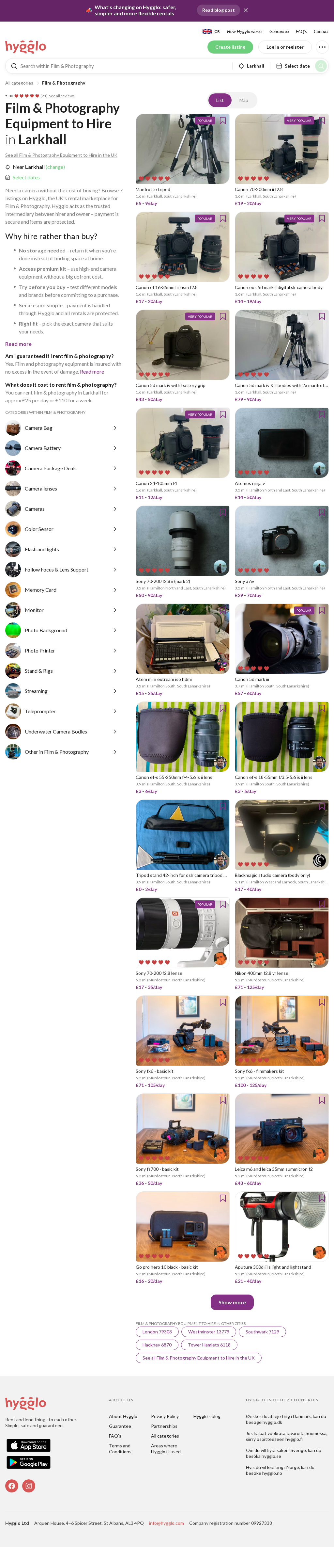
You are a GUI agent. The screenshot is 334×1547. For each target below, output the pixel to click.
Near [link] (18, 167)
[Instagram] (28, 1485)
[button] (246, 10)
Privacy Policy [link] (165, 1416)
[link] (26, 47)
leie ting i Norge (283, 1467)
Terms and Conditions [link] (120, 1448)
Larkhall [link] (34, 167)
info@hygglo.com (166, 1523)
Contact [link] (321, 31)
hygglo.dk (272, 1422)
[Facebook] (11, 1485)
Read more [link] (92, 371)
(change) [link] (55, 167)
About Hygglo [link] (123, 1416)
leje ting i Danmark (292, 1416)
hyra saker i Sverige (286, 1450)
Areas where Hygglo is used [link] (166, 1448)
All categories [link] (165, 1436)
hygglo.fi (294, 1439)
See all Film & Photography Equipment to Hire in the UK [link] (61, 155)
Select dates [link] (26, 177)
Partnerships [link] (164, 1426)
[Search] (321, 66)
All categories (19, 83)
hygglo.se (271, 1456)
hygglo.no (272, 1473)
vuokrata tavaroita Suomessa (296, 1433)
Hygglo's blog (206, 1416)
